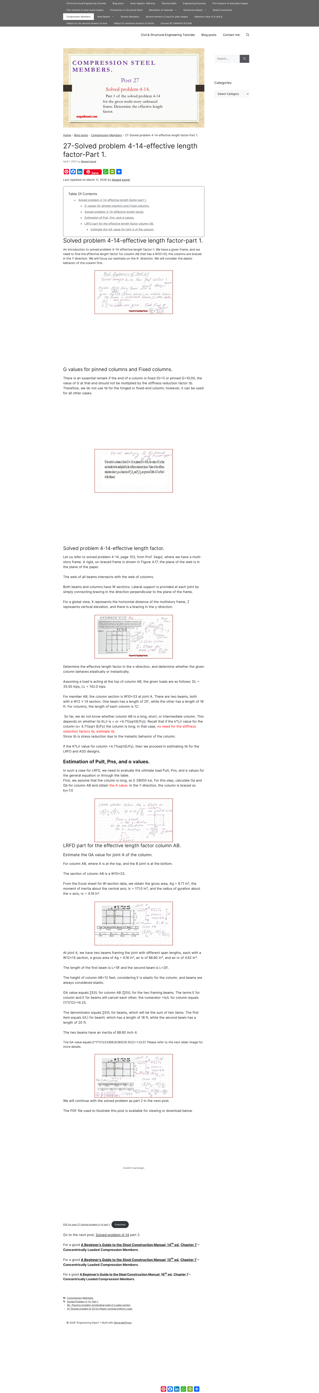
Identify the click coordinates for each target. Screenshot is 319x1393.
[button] (248, 35)
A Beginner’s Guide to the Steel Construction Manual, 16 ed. (126, 1274)
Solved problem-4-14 (112, 1235)
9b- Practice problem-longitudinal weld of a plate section (98, 1305)
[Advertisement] (133, 342)
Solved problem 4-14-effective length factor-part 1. (112, 200)
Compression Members (78, 16)
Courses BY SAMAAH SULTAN (176, 23)
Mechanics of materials (161, 10)
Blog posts (118, 3)
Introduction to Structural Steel (126, 10)
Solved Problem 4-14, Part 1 (82, 1301)
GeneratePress (123, 1322)
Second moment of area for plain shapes (167, 16)
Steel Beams (103, 16)
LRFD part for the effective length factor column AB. (119, 223)
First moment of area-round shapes (85, 10)
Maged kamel (121, 179)
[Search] (244, 59)
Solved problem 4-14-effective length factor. (114, 212)
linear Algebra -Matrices (142, 3)
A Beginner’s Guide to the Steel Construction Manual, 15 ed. (130, 1260)
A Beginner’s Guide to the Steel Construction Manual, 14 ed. (130, 1245)
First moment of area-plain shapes (230, 3)
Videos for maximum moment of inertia (134, 23)
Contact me (231, 35)
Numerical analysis (193, 10)
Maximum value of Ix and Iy (208, 16)
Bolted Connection (222, 10)
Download (120, 1224)
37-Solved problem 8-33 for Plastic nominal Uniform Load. (100, 1308)
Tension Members (129, 16)
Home (67, 135)
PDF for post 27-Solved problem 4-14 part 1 (86, 1224)
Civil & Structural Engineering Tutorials (86, 3)
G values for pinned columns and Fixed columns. (117, 206)
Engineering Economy (194, 3)
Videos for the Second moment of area (86, 23)
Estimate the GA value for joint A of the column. (122, 229)
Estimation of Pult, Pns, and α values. (109, 217)
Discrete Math (169, 3)
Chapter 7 (189, 1245)
